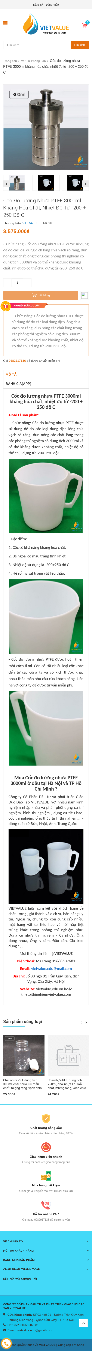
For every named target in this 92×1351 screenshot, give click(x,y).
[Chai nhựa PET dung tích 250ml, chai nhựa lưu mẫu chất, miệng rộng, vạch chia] (68, 1055)
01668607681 (29, 1325)
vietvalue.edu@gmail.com (34, 1330)
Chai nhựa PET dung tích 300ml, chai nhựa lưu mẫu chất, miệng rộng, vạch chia (22, 1084)
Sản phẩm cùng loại (22, 1021)
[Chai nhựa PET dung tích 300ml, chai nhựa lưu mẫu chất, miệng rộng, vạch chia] (24, 1055)
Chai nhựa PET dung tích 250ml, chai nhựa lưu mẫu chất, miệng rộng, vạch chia (67, 1084)
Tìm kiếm (80, 44)
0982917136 (17, 360)
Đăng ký (38, 4)
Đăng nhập (52, 4)
